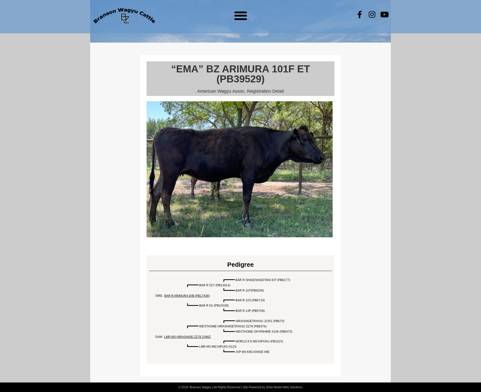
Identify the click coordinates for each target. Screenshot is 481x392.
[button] (240, 15)
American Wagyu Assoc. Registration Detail (240, 91)
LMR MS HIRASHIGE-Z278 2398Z (187, 337)
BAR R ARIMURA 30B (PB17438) (187, 296)
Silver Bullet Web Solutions (284, 387)
